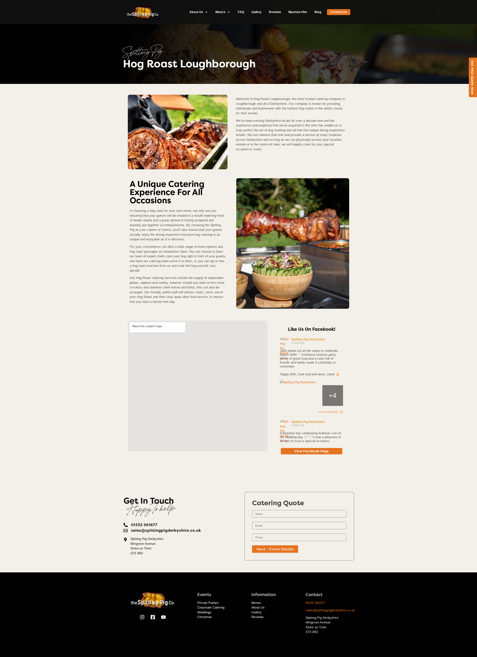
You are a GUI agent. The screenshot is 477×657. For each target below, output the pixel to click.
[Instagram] (142, 617)
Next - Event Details (275, 549)
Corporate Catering (211, 607)
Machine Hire (297, 12)
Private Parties (208, 603)
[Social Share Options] (341, 412)
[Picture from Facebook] (290, 395)
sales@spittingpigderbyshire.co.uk (330, 610)
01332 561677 (315, 603)
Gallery (257, 12)
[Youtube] (163, 617)
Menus (256, 603)
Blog (318, 12)
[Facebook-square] (153, 617)
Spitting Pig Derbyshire (308, 339)
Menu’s (220, 12)
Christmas (204, 617)
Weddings (204, 612)
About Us (196, 12)
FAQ (241, 12)
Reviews (275, 12)
